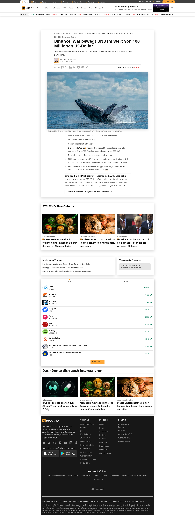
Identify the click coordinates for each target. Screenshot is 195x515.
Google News (105, 453)
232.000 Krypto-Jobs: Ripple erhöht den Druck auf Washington (66, 271)
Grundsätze (85, 448)
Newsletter (104, 449)
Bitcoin (47, 8)
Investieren (81, 8)
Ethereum (56, 8)
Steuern (71, 8)
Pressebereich (124, 441)
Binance (113, 135)
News (101, 424)
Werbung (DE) (124, 438)
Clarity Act (99, 8)
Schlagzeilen (66, 33)
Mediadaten (85, 434)
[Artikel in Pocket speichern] (78, 67)
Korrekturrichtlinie (88, 459)
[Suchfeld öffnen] (172, 8)
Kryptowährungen (78, 33)
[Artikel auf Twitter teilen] (66, 67)
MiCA (90, 8)
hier (106, 169)
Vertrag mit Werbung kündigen (107, 475)
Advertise (158, 2)
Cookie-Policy (86, 475)
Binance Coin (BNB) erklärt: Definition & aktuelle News (131, 266)
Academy (103, 442)
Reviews (102, 435)
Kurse (101, 428)
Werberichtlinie (86, 456)
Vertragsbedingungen (56, 475)
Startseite (57, 33)
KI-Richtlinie (85, 463)
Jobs (82, 430)
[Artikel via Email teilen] (82, 67)
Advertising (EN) (125, 434)
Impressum (85, 438)
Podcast (102, 438)
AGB (92, 489)
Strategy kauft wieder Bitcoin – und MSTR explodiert (62, 267)
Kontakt (121, 430)
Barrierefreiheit (87, 445)
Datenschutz (85, 441)
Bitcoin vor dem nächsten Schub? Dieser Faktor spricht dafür (66, 264)
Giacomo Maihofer (70, 59)
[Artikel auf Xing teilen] (74, 67)
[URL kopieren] (86, 67)
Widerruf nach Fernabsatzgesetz (134, 475)
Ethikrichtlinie (86, 452)
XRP (64, 8)
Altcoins (88, 33)
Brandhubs (104, 446)
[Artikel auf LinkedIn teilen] (70, 67)
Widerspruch (98, 479)
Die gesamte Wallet (76, 148)
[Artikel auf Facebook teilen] (62, 67)
